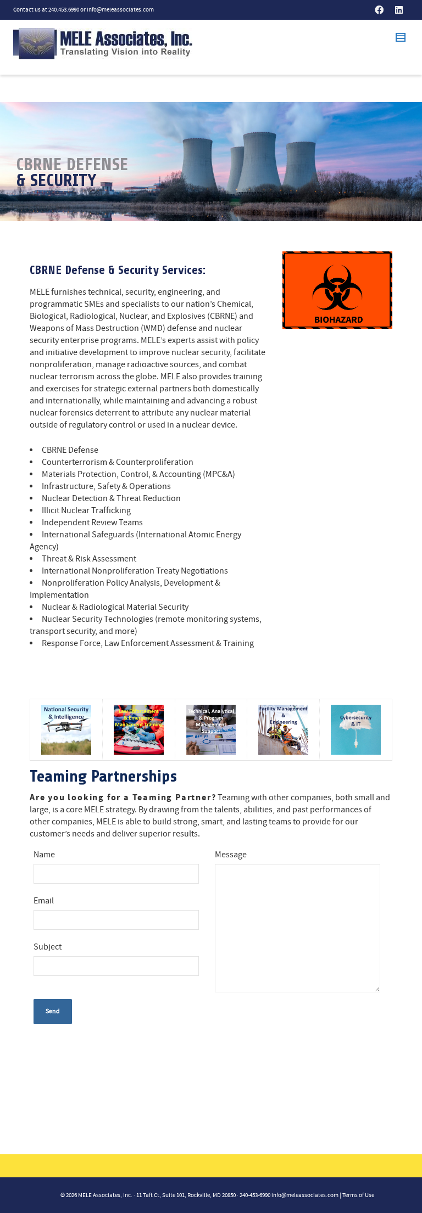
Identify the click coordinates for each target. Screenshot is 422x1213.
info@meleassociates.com (120, 10)
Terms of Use (358, 1195)
